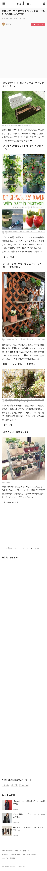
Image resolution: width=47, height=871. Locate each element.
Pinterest (7, 482)
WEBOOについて (7, 851)
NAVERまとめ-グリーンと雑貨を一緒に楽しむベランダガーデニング (23, 339)
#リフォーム (23, 19)
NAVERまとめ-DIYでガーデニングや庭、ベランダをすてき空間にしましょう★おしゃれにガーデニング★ (23, 400)
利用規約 (5, 854)
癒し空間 (14, 785)
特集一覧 (26, 851)
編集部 (15, 809)
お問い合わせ (31, 854)
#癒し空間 (13, 19)
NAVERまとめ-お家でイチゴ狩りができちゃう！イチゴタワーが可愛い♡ (23, 232)
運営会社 (13, 858)
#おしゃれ (5, 19)
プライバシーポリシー (17, 854)
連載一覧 (18, 851)
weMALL (16, 822)
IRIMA (8, 24)
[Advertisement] (23, 51)
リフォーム (24, 785)
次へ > (38, 548)
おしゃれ (6, 785)
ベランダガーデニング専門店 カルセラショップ (20, 125)
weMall (15, 835)
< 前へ (9, 548)
